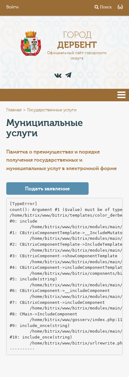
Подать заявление (47, 189)
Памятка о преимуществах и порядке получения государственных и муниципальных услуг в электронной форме (61, 160)
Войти (12, 7)
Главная (14, 110)
